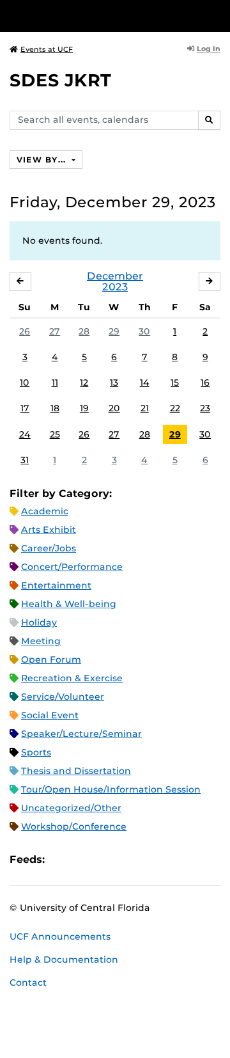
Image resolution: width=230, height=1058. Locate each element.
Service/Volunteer (62, 696)
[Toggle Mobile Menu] (217, 15)
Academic (44, 511)
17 (24, 408)
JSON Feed (148, 859)
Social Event (50, 715)
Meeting (41, 641)
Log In (208, 48)
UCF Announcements (60, 936)
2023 (115, 287)
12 (84, 382)
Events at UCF (46, 49)
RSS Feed (105, 859)
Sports (36, 752)
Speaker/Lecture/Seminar (81, 733)
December (115, 276)
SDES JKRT (60, 80)
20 (114, 408)
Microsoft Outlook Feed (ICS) (83, 859)
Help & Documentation (64, 959)
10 (24, 382)
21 (145, 408)
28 (84, 331)
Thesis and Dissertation (76, 771)
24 (25, 434)
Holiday (39, 622)
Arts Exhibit (48, 529)
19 (84, 408)
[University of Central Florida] (97, 16)
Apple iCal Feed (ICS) (61, 859)
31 (24, 460)
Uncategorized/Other (71, 808)
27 (54, 331)
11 (55, 382)
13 (114, 382)
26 (24, 331)
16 (205, 382)
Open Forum (51, 659)
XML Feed (126, 859)
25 (55, 434)
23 (205, 408)
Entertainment (56, 585)
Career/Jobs (48, 548)
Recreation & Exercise (72, 678)
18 (54, 408)
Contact (28, 982)
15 (175, 382)
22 (175, 408)
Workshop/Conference (73, 826)
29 (114, 331)
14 (145, 382)
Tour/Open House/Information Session (111, 789)
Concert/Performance (72, 566)
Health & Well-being (68, 604)
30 (144, 331)
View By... (43, 159)
